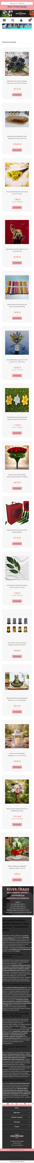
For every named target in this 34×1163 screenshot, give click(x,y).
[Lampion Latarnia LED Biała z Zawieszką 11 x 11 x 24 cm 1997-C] (17, 736)
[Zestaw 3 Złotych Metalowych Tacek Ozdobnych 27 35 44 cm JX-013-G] (17, 119)
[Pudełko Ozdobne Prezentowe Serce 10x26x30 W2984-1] (17, 512)
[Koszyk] (30, 20)
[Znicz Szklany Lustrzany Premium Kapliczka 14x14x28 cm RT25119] (17, 625)
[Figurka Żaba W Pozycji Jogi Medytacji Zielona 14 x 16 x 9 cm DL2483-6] (17, 680)
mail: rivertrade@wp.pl (17, 1145)
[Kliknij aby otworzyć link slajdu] (17, 31)
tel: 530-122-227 (17, 1154)
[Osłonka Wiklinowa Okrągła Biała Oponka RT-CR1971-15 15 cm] (17, 849)
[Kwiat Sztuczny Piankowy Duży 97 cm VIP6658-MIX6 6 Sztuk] (17, 791)
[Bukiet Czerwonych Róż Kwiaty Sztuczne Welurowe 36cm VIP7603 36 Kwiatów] (17, 457)
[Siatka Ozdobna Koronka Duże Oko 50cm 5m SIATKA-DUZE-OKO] (17, 287)
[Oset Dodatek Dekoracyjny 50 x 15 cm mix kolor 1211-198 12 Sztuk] (17, 342)
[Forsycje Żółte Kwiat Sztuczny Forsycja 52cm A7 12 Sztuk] (17, 174)
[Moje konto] (21, 20)
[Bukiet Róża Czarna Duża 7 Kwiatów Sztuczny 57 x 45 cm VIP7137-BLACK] (17, 63)
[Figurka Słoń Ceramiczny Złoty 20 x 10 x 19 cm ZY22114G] (17, 232)
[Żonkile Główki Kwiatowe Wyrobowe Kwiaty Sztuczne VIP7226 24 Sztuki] (17, 400)
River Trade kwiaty (17, 6)
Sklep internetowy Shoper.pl (17, 1161)
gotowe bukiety (16, 1028)
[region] (17, 31)
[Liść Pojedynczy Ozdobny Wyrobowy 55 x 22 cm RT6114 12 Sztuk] (17, 568)
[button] (4, 20)
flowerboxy (5, 1068)
